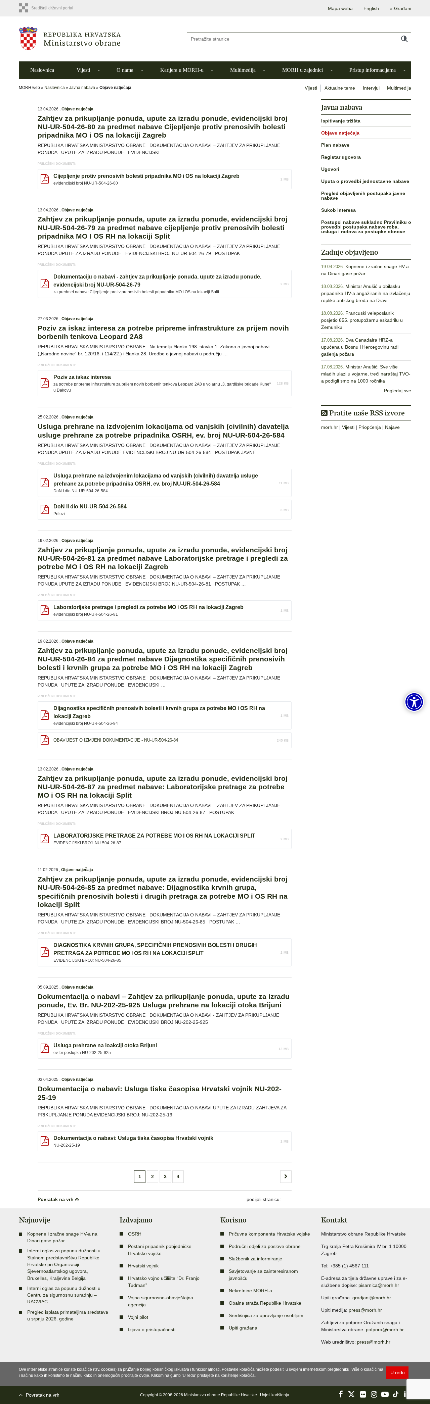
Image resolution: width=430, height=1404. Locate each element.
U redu (397, 1372)
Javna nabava (82, 87)
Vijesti (83, 70)
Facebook (341, 1394)
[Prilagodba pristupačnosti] (414, 702)
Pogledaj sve (397, 390)
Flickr (363, 1394)
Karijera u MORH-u (182, 70)
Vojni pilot (138, 1317)
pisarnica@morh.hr (378, 1285)
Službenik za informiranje (255, 1258)
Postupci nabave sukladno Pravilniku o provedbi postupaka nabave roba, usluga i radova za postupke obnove (366, 226)
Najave (392, 427)
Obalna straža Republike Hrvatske (265, 1303)
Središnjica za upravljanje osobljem (266, 1315)
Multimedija (243, 70)
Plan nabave (335, 145)
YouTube (385, 1394)
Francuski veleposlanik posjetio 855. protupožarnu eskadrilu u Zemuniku (362, 320)
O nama (125, 70)
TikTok (396, 1394)
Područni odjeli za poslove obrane (265, 1246)
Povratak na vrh (56, 1199)
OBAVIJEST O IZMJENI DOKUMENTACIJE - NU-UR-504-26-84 (115, 740)
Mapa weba (340, 8)
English (371, 8)
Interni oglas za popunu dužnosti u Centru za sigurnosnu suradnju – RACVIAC (63, 1295)
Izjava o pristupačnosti (151, 1329)
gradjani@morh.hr (371, 1297)
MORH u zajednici (302, 70)
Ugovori (330, 169)
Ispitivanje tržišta (340, 120)
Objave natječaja (77, 109)
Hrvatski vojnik (143, 1265)
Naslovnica (42, 70)
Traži (404, 39)
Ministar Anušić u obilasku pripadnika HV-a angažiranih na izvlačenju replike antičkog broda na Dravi (365, 293)
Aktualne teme (340, 88)
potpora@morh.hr (385, 1329)
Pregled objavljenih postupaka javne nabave (363, 196)
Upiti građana (243, 1328)
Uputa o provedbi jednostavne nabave (365, 181)
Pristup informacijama (372, 70)
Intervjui (371, 88)
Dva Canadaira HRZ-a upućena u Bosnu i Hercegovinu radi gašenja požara (359, 347)
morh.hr (329, 427)
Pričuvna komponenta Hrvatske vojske (269, 1234)
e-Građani (400, 8)
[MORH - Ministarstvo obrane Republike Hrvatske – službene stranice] (97, 38)
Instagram (374, 1394)
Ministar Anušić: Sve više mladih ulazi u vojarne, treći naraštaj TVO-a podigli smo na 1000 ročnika (366, 374)
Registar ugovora (341, 157)
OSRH (134, 1234)
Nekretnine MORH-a (250, 1290)
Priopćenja (369, 427)
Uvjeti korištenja (274, 1395)
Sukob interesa (338, 210)
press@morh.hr (365, 1310)
